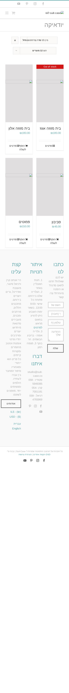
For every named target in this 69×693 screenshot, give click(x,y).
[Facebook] (40, 406)
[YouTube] (40, 411)
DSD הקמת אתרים (41, 454)
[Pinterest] (29, 406)
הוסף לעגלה (22, 147)
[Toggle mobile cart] (13, 13)
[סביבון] (50, 187)
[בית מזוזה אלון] (19, 93)
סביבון (56, 222)
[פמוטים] (19, 187)
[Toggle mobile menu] (7, 13)
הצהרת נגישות (25, 454)
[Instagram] (35, 406)
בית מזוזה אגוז (50, 128)
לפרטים (38, 327)
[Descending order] (15, 40)
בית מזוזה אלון (19, 128)
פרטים (48, 145)
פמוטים (24, 222)
